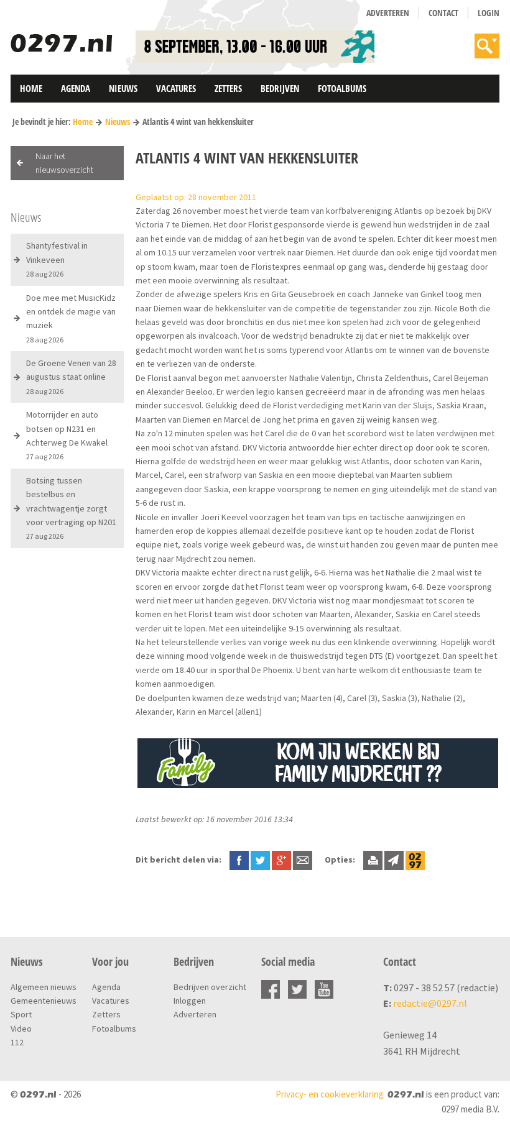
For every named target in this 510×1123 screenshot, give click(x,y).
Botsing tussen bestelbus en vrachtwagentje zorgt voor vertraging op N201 (71, 508)
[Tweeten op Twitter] (260, 859)
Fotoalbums (342, 88)
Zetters (228, 88)
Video (21, 1028)
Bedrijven (280, 88)
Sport (21, 1014)
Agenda (75, 88)
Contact (443, 13)
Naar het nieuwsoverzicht (64, 162)
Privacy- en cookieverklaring (330, 1094)
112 (17, 1042)
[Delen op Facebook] (239, 859)
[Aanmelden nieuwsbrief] (394, 859)
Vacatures (176, 88)
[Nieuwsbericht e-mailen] (302, 859)
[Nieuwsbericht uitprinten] (372, 859)
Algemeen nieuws (43, 986)
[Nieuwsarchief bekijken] (415, 859)
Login (488, 13)
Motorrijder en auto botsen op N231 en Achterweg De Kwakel (67, 435)
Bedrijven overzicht (210, 986)
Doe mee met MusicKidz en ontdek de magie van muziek (71, 318)
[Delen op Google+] (281, 859)
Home (31, 88)
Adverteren (387, 13)
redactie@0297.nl (430, 1003)
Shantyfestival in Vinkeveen (57, 259)
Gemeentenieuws (43, 1000)
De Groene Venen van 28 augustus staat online (71, 376)
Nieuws (123, 88)
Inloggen (190, 1000)
